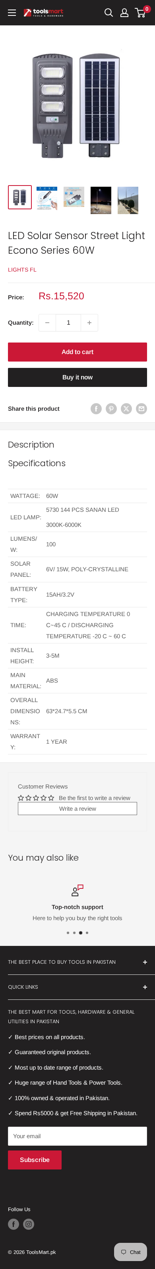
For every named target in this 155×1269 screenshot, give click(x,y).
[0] (140, 12)
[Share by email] (141, 408)
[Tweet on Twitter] (126, 408)
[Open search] (109, 12)
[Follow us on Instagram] (28, 1224)
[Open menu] (12, 13)
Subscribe (35, 1159)
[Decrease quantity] (47, 322)
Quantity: (21, 322)
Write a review (77, 808)
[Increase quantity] (89, 322)
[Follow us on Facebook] (13, 1224)
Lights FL (22, 269)
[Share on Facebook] (96, 408)
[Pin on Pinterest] (111, 408)
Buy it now (77, 377)
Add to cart (77, 351)
